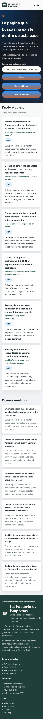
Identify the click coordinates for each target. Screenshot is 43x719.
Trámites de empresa (13, 664)
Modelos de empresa (13, 683)
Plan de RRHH (10, 690)
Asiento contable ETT (14, 693)
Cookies (7, 709)
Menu (36, 5)
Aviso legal (9, 703)
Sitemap (7, 712)
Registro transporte (13, 670)
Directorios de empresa (14, 687)
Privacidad (9, 706)
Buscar (21, 77)
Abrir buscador (21, 94)
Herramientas (10, 673)
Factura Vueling (11, 667)
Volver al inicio (21, 86)
